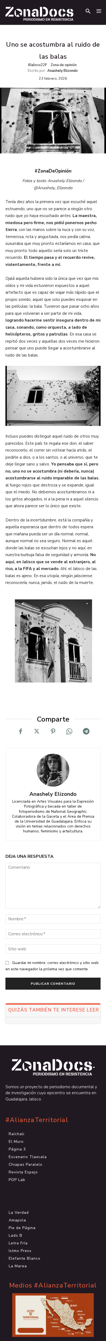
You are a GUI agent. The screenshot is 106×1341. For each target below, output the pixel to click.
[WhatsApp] (69, 731)
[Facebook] (20, 731)
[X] (37, 731)
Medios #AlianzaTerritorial (53, 1285)
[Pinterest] (53, 731)
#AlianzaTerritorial (36, 1120)
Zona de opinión (64, 65)
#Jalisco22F (37, 65)
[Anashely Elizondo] (53, 770)
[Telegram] (85, 731)
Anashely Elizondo (62, 71)
